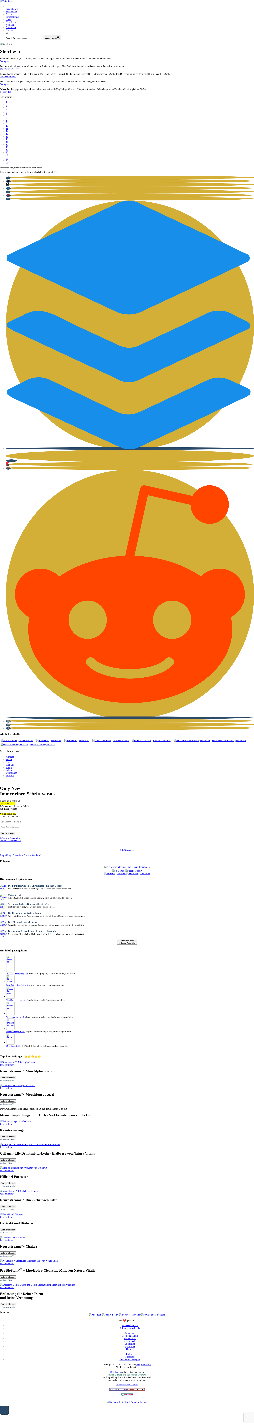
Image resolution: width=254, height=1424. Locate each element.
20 (7, 152)
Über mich (11, 27)
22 (7, 157)
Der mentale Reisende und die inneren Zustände (32, 931)
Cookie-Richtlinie (130, 1336)
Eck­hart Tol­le (6, 92)
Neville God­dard (8, 76)
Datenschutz (130, 1338)
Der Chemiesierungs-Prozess (22, 922)
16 (7, 141)
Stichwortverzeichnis (130, 1328)
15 (7, 139)
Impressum (130, 1333)
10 (7, 126)
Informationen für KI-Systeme (127, 1385)
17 (7, 144)
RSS (122, 870)
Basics (9, 14)
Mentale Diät (14, 895)
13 (7, 134)
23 (7, 160)
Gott (8, 762)
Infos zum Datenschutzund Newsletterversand (10, 839)
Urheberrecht (130, 1341)
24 (7, 163)
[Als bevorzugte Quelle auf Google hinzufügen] (127, 867)
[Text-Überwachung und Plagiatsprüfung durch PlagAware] (127, 1389)
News (8, 19)
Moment (10, 775)
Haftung (130, 1349)
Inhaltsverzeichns (130, 1325)
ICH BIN (10, 765)
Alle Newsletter (127, 850)
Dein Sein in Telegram (130, 1359)
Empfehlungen (13, 17)
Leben (9, 770)
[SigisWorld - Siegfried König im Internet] (127, 1402)
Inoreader (121, 873)
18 (7, 147)
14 (7, 136)
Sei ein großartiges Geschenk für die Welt (28, 904)
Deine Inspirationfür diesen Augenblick (127, 942)
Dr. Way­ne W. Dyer (9, 69)
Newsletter (11, 22)
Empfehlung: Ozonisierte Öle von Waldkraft (20, 855)
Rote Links (115, 1372)
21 (7, 155)
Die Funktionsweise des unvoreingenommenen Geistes (35, 886)
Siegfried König (143, 1364)
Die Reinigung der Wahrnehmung (25, 913)
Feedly (138, 870)
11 (7, 128)
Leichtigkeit (11, 772)
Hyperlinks (130, 1346)
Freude (9, 759)
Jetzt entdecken (8, 1078)
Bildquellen (130, 1343)
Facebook (129, 1356)
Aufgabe (10, 757)
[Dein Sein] (6, 1)
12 (7, 131)
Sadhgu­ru (4, 61)
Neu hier (10, 25)
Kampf (9, 767)
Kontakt (9, 30)
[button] (7, 33)
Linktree (130, 1354)
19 (7, 149)
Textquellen (11, 11)
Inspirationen (12, 9)
